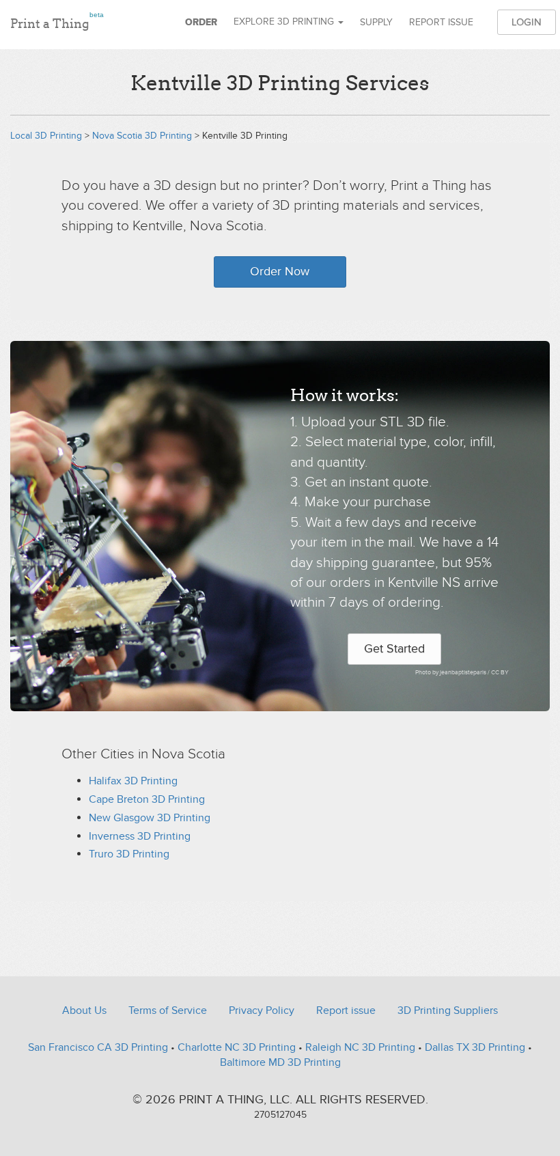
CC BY (500, 672)
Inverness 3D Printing (140, 836)
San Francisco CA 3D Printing (98, 1047)
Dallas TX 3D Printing (475, 1047)
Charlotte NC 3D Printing (237, 1047)
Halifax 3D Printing (133, 781)
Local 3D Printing (46, 135)
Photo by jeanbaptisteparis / (453, 672)
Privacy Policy (261, 1010)
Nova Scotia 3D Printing (142, 135)
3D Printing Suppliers (447, 1010)
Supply (376, 22)
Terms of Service (167, 1010)
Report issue (441, 22)
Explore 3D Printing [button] (285, 21)
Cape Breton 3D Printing (147, 799)
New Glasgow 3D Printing (149, 818)
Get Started (394, 649)
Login (527, 22)
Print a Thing (57, 21)
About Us (84, 1010)
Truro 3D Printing (129, 854)
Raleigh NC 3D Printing (360, 1047)
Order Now (279, 271)
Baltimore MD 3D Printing (280, 1062)
